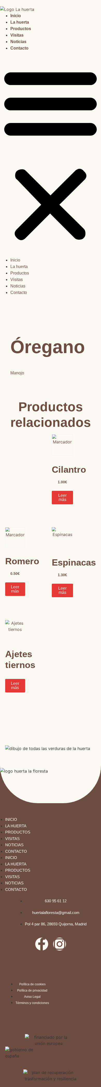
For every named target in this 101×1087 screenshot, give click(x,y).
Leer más (62, 497)
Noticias (18, 41)
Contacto (19, 48)
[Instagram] (59, 944)
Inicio (15, 15)
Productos (20, 28)
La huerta (19, 22)
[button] (50, 154)
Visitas (17, 35)
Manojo (17, 373)
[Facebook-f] (41, 944)
